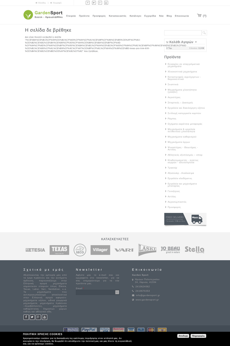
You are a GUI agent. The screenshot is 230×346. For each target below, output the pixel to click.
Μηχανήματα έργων (179, 142)
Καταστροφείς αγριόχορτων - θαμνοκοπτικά (184, 78)
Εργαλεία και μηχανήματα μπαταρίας (182, 184)
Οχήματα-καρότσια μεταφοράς (185, 124)
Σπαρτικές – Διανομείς (180, 102)
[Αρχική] (42, 20)
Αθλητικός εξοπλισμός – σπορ (185, 155)
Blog (169, 16)
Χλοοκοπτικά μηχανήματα (182, 71)
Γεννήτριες (174, 191)
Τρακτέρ (172, 167)
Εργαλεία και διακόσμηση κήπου (186, 108)
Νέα (161, 16)
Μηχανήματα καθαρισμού (182, 136)
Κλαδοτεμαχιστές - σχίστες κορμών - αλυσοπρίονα (183, 161)
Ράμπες (172, 118)
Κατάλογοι (135, 16)
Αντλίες (172, 196)
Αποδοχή (183, 336)
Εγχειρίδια (150, 16)
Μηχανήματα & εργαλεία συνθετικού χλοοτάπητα (181, 130)
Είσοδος (42, 3)
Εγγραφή (57, 3)
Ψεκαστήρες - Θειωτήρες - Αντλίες (183, 148)
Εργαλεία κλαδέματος (180, 178)
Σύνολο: (193, 48)
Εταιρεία (71, 16)
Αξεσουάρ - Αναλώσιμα (181, 173)
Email (80, 288)
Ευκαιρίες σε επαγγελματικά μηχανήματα (184, 65)
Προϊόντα (84, 16)
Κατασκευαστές (118, 16)
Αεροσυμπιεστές (177, 202)
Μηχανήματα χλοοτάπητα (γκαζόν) (182, 90)
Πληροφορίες (198, 336)
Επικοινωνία (182, 16)
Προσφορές (99, 16)
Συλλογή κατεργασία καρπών (184, 113)
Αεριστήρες (174, 97)
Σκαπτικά (173, 84)
